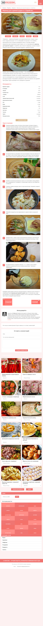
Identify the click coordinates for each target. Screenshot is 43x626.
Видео (3, 537)
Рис (3, 102)
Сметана (5, 110)
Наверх (29, 489)
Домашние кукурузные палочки (10, 438)
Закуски (13, 7)
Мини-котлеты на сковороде (30, 461)
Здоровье (4, 540)
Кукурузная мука (6, 106)
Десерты (26, 485)
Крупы (22, 36)
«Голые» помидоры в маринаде (10, 396)
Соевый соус (5, 92)
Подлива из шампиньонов (9, 417)
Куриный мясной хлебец (29, 417)
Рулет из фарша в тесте (29, 374)
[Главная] (8, 2)
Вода (4, 104)
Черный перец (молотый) (8, 98)
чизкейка (9, 319)
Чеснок (4, 112)
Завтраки (26, 442)
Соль (4, 96)
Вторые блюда (27, 377)
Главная (4, 7)
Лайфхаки (4, 542)
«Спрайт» (5, 94)
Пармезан (5, 108)
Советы (4, 549)
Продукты (4, 547)
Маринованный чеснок (29, 396)
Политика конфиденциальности (23, 566)
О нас (15, 566)
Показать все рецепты (18, 489)
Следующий (35, 302)
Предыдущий (8, 302)
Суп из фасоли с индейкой (9, 461)
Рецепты (9, 7)
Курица (28, 36)
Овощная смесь (6, 116)
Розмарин (5, 88)
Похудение (5, 544)
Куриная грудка (6, 86)
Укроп (4, 114)
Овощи (35, 36)
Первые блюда (6, 463)
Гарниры (8, 36)
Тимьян (4, 90)
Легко (24, 32)
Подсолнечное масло (7, 100)
